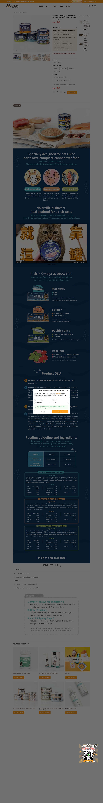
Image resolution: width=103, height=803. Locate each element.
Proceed (60, 411)
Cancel (43, 411)
